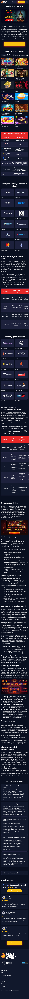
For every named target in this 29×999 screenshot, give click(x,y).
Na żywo (10, 55)
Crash (16, 55)
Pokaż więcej (14, 943)
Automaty (23, 55)
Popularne (3, 55)
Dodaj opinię (14, 890)
